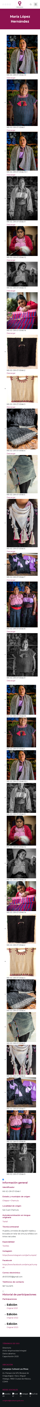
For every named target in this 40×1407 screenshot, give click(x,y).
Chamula (15, 1201)
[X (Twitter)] (5, 4)
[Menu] (36, 4)
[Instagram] (8, 4)
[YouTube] (10, 4)
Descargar (11, 78)
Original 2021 (12, 1308)
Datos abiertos (8, 1354)
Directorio (6, 1348)
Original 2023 (12, 1327)
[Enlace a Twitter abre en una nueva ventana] (15, 1395)
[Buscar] (30, 4)
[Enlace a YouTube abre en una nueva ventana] (34, 1395)
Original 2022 (12, 1318)
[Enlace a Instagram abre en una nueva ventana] (24, 1395)
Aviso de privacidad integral (14, 1351)
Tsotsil (5, 1222)
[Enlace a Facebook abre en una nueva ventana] (6, 1395)
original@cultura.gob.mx (13, 1401)
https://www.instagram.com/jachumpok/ (19, 1255)
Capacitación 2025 (10, 1356)
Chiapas (5, 1201)
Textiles (5, 1246)
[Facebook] (3, 4)
